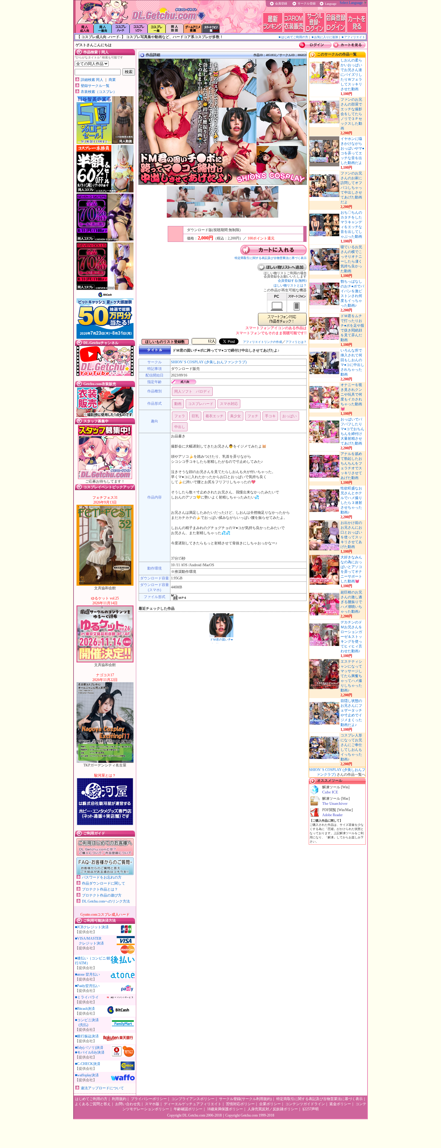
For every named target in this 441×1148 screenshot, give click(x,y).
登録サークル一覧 (95, 86)
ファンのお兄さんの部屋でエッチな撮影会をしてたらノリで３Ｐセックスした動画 (351, 113)
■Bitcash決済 (85, 1009)
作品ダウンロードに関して (103, 883)
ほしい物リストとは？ (290, 285)
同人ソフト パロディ (192, 391)
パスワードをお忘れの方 (102, 877)
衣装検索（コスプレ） (99, 92)
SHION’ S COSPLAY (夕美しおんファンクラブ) (209, 362)
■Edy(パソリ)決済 (89, 1047)
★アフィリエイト (353, 37)
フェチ (253, 416)
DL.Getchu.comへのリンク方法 (106, 901)
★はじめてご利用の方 (293, 37)
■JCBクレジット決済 (92, 927)
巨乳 (195, 416)
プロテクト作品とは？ (100, 889)
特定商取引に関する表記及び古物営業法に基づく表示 (271, 258)
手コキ (270, 416)
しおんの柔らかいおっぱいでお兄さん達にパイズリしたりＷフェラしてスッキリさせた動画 (351, 74)
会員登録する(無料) (292, 280)
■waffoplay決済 (87, 1075)
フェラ (179, 416)
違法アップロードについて (102, 1088)
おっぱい (289, 416)
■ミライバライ (87, 997)
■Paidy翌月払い (87, 986)
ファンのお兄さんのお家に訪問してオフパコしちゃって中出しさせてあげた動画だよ (351, 187)
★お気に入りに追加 (324, 37)
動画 (178, 404)
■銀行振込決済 (87, 1036)
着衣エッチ (215, 416)
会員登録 (281, 3)
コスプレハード (200, 404)
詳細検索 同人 (92, 80)
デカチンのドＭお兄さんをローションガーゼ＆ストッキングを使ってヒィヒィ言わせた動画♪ (351, 636)
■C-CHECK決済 (87, 1064)
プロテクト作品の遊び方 (102, 895)
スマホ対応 (229, 404)
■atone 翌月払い (87, 974)
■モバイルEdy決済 (89, 1052)
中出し (179, 427)
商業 (112, 80)
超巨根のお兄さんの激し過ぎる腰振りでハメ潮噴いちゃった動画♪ (351, 602)
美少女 (235, 416)
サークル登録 (307, 3)
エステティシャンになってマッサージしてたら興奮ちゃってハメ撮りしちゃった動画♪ (351, 675)
